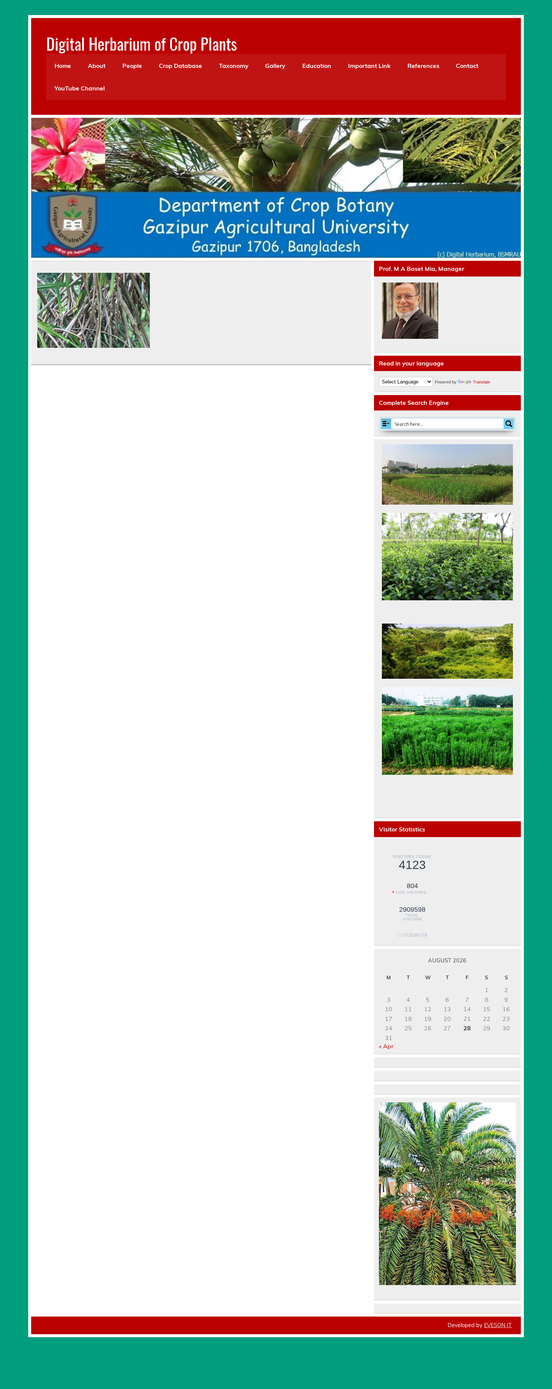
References (423, 65)
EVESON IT (498, 1325)
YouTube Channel (79, 88)
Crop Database (180, 65)
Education (316, 65)
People (132, 65)
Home (62, 65)
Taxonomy (234, 65)
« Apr (386, 1046)
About (97, 65)
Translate (481, 382)
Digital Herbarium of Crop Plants (141, 43)
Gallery (275, 65)
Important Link (369, 65)
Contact (467, 65)
